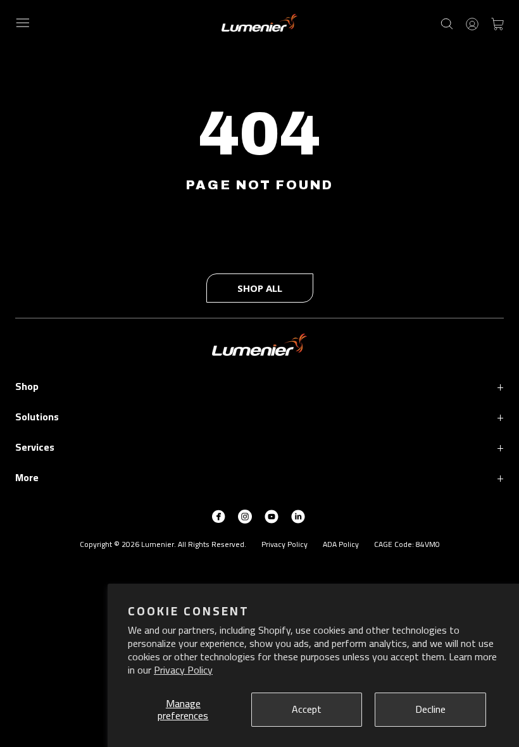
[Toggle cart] (497, 22)
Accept (307, 709)
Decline (430, 709)
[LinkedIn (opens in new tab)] (298, 515)
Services (259, 446)
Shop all (259, 288)
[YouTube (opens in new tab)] (271, 515)
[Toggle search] (447, 22)
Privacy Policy (183, 669)
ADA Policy (341, 544)
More (259, 477)
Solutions (259, 416)
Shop (259, 386)
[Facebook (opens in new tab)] (218, 515)
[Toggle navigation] (23, 23)
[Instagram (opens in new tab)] (245, 515)
